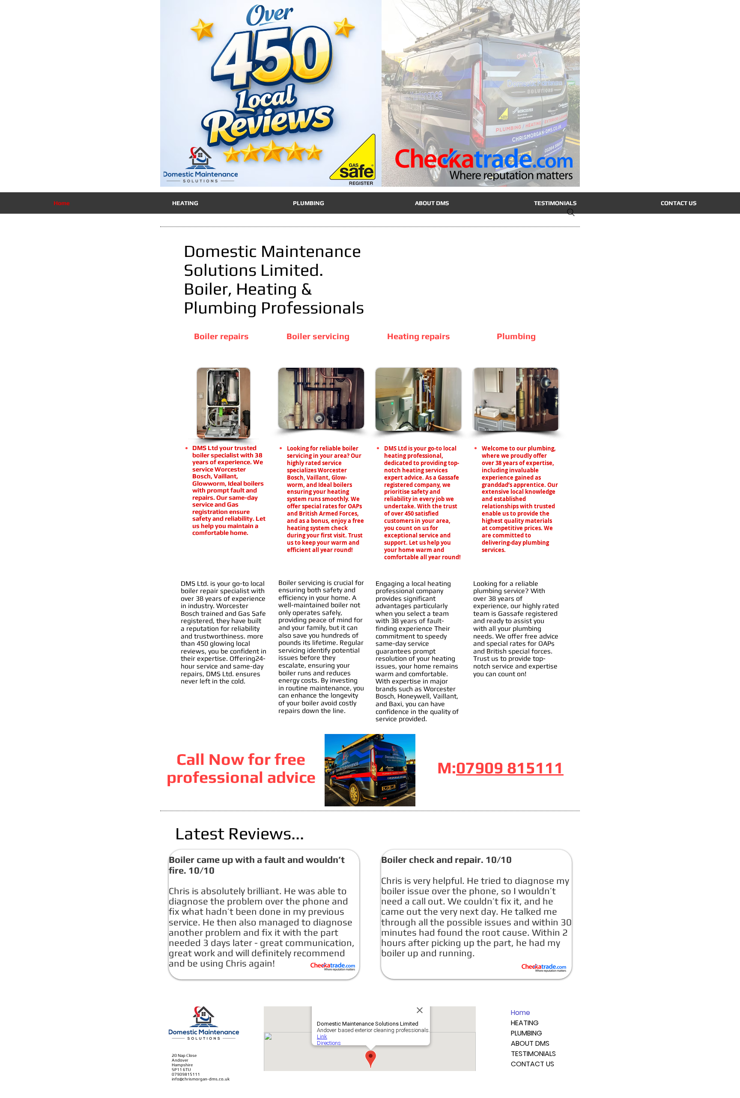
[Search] (571, 212)
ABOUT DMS (530, 1043)
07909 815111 (510, 767)
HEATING (525, 1023)
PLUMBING (526, 1033)
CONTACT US (532, 1064)
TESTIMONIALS (533, 1054)
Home (520, 1012)
